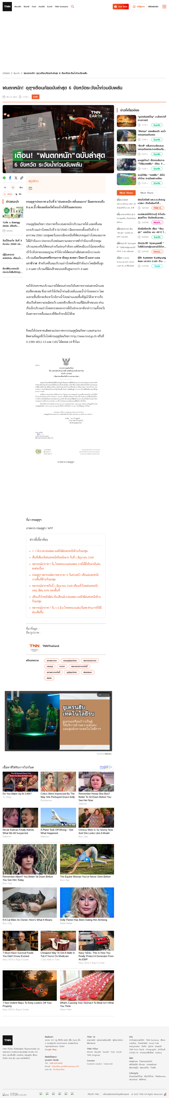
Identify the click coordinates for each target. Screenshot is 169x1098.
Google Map (50, 1049)
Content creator (94, 1063)
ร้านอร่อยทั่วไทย (135, 1076)
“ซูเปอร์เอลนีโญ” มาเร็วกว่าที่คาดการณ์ (152, 118)
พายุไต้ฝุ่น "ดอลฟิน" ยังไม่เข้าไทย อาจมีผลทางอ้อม (151, 176)
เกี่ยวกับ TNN (93, 1094)
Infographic (151, 1049)
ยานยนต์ (158, 1046)
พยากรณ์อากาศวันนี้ (79, 666)
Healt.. (157, 222)
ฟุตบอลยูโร (133, 1067)
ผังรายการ (91, 1043)
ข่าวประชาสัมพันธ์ (146, 1052)
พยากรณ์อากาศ (90, 660)
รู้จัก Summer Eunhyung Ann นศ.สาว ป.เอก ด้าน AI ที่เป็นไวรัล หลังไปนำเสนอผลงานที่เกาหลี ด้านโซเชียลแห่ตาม (152, 259)
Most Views (126, 193)
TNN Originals (93, 1055)
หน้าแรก (6, 73)
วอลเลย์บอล (151, 1064)
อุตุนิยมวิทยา (72, 672)
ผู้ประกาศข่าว (118, 1040)
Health (106, 1051)
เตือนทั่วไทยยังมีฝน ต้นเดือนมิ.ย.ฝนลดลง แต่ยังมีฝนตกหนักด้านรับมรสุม (66, 599)
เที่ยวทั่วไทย (148, 1076)
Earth (17, 73)
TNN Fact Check (136, 1049)
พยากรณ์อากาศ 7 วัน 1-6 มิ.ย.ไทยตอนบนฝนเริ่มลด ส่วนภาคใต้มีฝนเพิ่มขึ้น (66, 610)
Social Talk (154, 1043)
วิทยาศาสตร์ (142, 1043)
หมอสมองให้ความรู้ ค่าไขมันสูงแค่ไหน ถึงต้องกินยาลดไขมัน (152, 215)
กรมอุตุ (50, 666)
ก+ (21, 187)
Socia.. (157, 251)
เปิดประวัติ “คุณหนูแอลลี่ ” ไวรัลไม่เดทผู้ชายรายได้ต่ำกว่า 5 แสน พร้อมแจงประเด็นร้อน (152, 244)
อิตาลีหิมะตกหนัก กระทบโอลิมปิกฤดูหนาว (11, 270)
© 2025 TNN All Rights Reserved (146, 1094)
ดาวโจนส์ (161, 1049)
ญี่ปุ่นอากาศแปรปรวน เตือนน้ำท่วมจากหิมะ (12, 256)
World (90, 1051)
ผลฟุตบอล (133, 1061)
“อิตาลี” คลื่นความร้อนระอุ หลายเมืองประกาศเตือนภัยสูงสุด (151, 147)
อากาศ (62, 666)
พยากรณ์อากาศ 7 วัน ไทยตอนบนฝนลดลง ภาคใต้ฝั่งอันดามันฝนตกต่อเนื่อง (66, 566)
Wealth (97, 1051)
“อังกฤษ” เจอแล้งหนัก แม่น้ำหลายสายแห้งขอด (152, 133)
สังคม (163, 1040)
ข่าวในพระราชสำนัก (136, 1040)
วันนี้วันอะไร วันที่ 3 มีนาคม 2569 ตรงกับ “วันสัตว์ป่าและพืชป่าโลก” (13, 242)
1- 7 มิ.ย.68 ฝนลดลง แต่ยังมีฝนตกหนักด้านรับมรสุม (60, 551)
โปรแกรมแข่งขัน (145, 1061)
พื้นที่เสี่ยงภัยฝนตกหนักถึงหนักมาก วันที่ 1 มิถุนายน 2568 (63, 557)
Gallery (158, 1052)
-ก (5, 187)
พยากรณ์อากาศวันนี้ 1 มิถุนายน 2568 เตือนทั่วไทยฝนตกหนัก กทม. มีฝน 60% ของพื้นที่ (65, 588)
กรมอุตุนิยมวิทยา (70, 660)
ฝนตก (49, 678)
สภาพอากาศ (52, 660)
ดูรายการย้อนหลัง (104, 1040)
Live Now (122, 6)
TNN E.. (157, 208)
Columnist (108, 1063)
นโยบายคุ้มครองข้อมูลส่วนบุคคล (116, 1094)
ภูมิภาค (150, 1046)
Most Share (146, 193)
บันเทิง (143, 1046)
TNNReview (160, 1076)
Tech (157, 266)
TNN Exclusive (152, 1040)
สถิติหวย (142, 1079)
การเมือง (132, 1043)
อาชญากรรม (134, 1046)
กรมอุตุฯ (36, 519)
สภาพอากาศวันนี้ (53, 672)
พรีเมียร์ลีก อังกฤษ (137, 1064)
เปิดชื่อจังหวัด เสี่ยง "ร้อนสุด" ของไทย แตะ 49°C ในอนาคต (151, 230)
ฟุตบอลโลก (144, 1067)
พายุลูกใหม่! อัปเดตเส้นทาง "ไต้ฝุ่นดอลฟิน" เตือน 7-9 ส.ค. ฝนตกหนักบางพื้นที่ (151, 162)
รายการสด (91, 1040)
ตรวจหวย (133, 1079)
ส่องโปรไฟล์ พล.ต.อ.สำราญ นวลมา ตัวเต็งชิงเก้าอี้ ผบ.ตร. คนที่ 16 (151, 201)
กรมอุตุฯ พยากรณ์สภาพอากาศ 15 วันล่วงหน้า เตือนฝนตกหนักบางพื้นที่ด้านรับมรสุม (65, 577)
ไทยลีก (153, 1067)
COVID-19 (133, 1052)
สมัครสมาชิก (153, 6)
